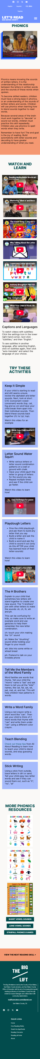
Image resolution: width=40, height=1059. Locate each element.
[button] (35, 18)
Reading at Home (16, 1035)
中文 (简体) (29, 6)
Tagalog (20, 11)
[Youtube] (26, 2)
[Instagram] (18, 2)
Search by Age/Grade (18, 1029)
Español (19, 6)
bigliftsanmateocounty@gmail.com (20, 1000)
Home (13, 1023)
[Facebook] (13, 2)
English (10, 6)
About (13, 1038)
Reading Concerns (17, 1032)
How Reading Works (17, 1026)
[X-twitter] (22, 2)
